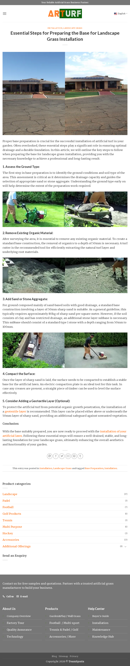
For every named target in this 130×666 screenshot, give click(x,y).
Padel (6, 500)
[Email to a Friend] (68, 456)
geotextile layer (15, 411)
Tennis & (56, 629)
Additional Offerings (17, 546)
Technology (15, 636)
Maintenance (101, 629)
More (72, 636)
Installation (55, 28)
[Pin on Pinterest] (74, 456)
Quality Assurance (19, 629)
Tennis (7, 520)
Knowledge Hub (103, 636)
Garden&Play (57, 616)
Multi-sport (71, 623)
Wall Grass (74, 616)
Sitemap (63, 656)
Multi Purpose (12, 526)
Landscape (10, 494)
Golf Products (12, 513)
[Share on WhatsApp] (49, 456)
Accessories (11, 539)
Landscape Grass (72, 28)
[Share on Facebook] (56, 456)
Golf (75, 629)
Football (8, 507)
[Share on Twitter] (62, 456)
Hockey (8, 533)
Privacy (74, 656)
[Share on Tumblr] (80, 456)
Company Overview (19, 616)
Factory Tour (15, 623)
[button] (5, 13)
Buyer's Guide (100, 616)
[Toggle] (125, 546)
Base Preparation (94, 468)
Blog (54, 656)
